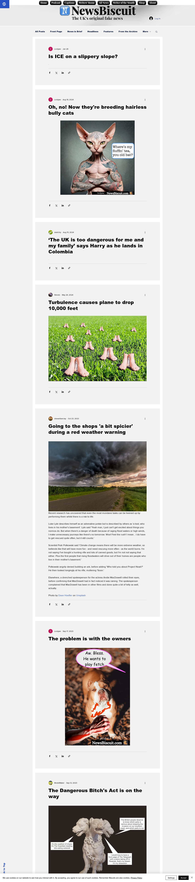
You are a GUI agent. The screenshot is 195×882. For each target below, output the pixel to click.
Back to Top (4, 870)
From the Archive (128, 31)
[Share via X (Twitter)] (56, 72)
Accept (183, 877)
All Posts (40, 31)
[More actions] (145, 49)
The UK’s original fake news (97, 18)
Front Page (56, 31)
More (145, 31)
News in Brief (74, 31)
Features (108, 31)
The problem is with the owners (89, 638)
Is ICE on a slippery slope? (83, 56)
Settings (171, 877)
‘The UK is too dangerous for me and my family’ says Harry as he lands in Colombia (96, 245)
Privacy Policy (136, 877)
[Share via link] (69, 72)
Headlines (92, 31)
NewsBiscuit (103, 10)
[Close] (191, 878)
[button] (156, 31)
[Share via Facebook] (49, 72)
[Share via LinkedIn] (62, 72)
